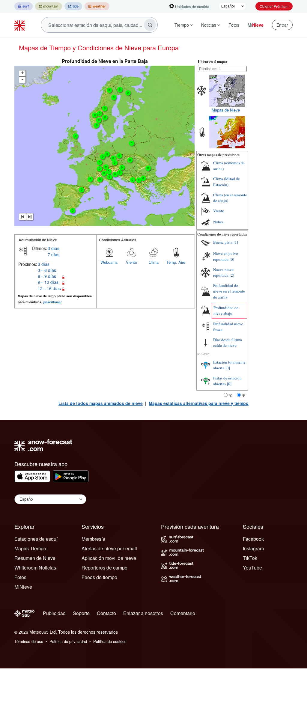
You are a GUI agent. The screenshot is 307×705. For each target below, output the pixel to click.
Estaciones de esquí (36, 538)
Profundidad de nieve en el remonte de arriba (229, 291)
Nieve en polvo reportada (225, 256)
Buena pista (222, 242)
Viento (131, 262)
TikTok (250, 558)
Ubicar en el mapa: (212, 61)
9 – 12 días (48, 282)
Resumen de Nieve (34, 558)
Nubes (218, 222)
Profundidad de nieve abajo (225, 310)
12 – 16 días (49, 288)
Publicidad (54, 613)
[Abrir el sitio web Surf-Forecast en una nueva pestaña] (23, 6)
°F (243, 395)
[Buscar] (150, 25)
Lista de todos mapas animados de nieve (100, 403)
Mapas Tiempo (30, 548)
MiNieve (23, 586)
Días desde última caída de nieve (227, 342)
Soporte (81, 613)
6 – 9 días (47, 276)
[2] (232, 275)
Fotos (233, 25)
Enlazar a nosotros (143, 613)
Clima (154, 262)
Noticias (208, 25)
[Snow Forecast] (20, 25)
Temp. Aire (175, 262)
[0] (232, 259)
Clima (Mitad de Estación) (226, 181)
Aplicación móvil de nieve (109, 558)
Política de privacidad (68, 641)
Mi (256, 25)
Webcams (109, 262)
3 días (53, 248)
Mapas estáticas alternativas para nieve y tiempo (199, 403)
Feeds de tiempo (99, 577)
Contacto (106, 613)
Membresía (93, 538)
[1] (236, 242)
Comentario (182, 613)
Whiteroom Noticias (35, 567)
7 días (53, 254)
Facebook (253, 538)
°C (230, 395)
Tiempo (181, 25)
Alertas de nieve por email (109, 548)
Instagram (253, 548)
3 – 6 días (47, 270)
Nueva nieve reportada (223, 272)
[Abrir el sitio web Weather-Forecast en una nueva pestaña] (97, 6)
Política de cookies (110, 641)
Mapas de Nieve (226, 110)
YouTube (252, 567)
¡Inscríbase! (52, 302)
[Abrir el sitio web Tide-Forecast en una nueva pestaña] (73, 6)
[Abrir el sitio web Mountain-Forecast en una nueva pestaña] (48, 6)
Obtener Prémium (274, 6)
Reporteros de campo (104, 567)
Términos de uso (28, 641)
